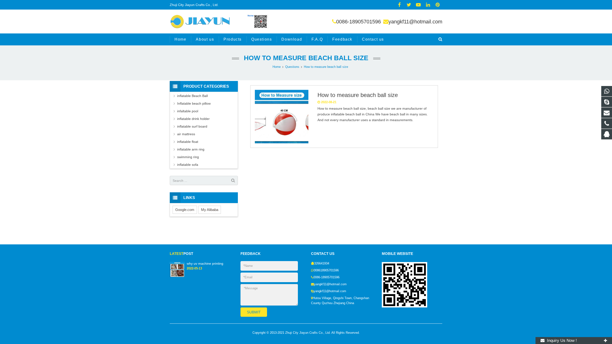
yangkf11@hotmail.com (415, 22)
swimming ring (188, 157)
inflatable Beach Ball (192, 96)
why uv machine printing (205, 263)
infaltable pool (187, 111)
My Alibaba (209, 210)
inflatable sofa (187, 165)
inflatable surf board (192, 126)
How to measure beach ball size (306, 58)
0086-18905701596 (358, 22)
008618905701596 (326, 270)
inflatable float (187, 142)
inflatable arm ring (190, 149)
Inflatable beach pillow (194, 103)
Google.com (184, 210)
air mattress (186, 134)
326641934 (321, 263)
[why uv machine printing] (177, 276)
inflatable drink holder (193, 119)
